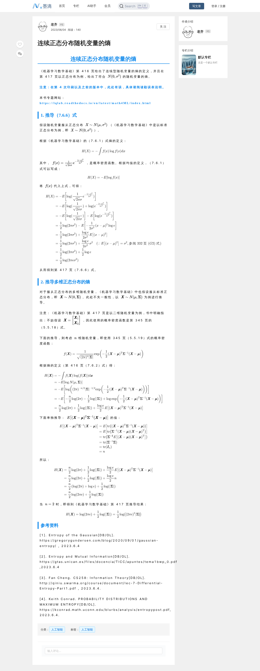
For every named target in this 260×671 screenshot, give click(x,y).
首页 (62, 6)
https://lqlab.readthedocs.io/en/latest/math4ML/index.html (95, 103)
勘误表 (149, 87)
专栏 (76, 6)
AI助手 (91, 6)
